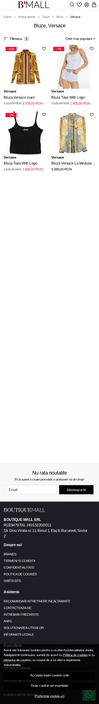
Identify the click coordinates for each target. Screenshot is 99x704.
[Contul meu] (86, 4)
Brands (10, 554)
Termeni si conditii (19, 561)
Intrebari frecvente (21, 614)
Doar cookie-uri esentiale (49, 685)
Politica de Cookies (20, 574)
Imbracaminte (26, 17)
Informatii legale (19, 634)
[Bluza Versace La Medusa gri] (73, 133)
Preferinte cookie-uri (49, 696)
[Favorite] (79, 4)
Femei (8, 17)
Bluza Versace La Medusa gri (71, 164)
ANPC (8, 621)
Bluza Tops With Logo (68, 97)
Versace (10, 91)
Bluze (60, 17)
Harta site (12, 581)
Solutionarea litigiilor (24, 628)
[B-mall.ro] (35, 4)
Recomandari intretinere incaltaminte (37, 601)
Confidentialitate (19, 567)
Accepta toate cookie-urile (49, 675)
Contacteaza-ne (17, 608)
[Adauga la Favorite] (44, 48)
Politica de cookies (75, 655)
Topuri (46, 17)
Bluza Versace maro (19, 97)
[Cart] (94, 4)
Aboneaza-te (76, 490)
